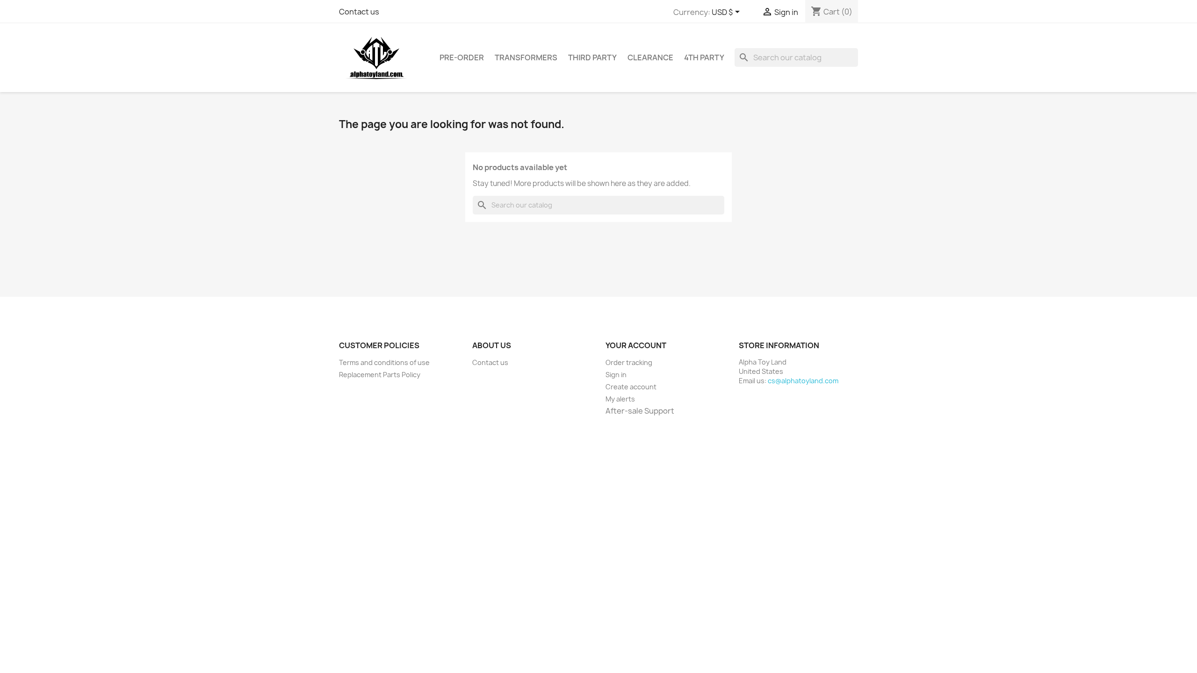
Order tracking (629, 362)
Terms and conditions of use (384, 362)
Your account (636, 345)
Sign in (616, 374)
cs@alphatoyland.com (803, 380)
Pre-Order (462, 57)
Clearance (650, 57)
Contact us (359, 12)
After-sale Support (640, 411)
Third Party (592, 57)
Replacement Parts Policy (379, 374)
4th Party (704, 57)
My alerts (620, 398)
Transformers (526, 57)
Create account (631, 386)
